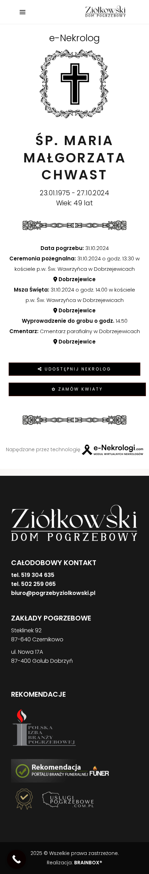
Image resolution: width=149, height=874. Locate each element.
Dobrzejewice (76, 279)
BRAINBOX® (88, 862)
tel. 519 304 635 (32, 575)
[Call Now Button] (16, 859)
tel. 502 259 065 (33, 584)
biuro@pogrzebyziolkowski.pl (53, 593)
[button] (14, 838)
